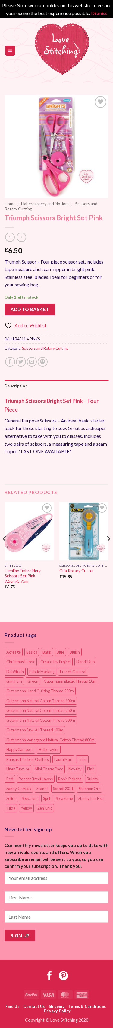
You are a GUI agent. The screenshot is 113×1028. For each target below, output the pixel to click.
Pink (90, 769)
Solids (11, 798)
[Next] (108, 550)
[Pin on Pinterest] (43, 362)
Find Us (12, 1006)
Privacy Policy (57, 1011)
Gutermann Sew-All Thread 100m (34, 730)
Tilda (10, 808)
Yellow (26, 808)
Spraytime (64, 798)
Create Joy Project (55, 661)
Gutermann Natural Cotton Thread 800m (40, 720)
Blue (60, 652)
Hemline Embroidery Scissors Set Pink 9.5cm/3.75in (23, 576)
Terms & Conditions (87, 1006)
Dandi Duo (85, 661)
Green (32, 681)
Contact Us (34, 1006)
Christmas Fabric (20, 661)
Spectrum (30, 798)
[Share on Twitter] (21, 362)
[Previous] (4, 550)
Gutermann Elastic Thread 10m (70, 681)
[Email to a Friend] (32, 362)
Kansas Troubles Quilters (27, 759)
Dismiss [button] (99, 13)
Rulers (92, 778)
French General (73, 671)
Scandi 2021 (63, 788)
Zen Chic (44, 808)
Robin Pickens (69, 778)
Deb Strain (15, 671)
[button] (10, 51)
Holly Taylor (49, 749)
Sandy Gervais (18, 788)
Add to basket (30, 309)
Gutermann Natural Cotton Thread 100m (40, 700)
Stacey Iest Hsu (91, 798)
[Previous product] (21, 237)
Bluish (75, 652)
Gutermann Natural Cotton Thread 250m (40, 710)
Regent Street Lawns (36, 778)
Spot (46, 798)
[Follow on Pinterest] (63, 976)
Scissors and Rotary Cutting (45, 348)
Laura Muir (63, 759)
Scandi (42, 788)
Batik (46, 652)
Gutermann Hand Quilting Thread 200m (40, 690)
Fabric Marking (42, 671)
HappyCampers (19, 749)
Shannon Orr (89, 788)
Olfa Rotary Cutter (76, 570)
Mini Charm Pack (49, 769)
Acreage (13, 652)
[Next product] (9, 237)
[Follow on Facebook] (49, 976)
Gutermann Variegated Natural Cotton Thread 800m (50, 739)
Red (9, 778)
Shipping (57, 1006)
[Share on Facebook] (10, 362)
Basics (31, 652)
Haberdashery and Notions (45, 203)
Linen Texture (17, 769)
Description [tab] (16, 385)
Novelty (75, 769)
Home (10, 203)
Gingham (14, 681)
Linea (82, 759)
